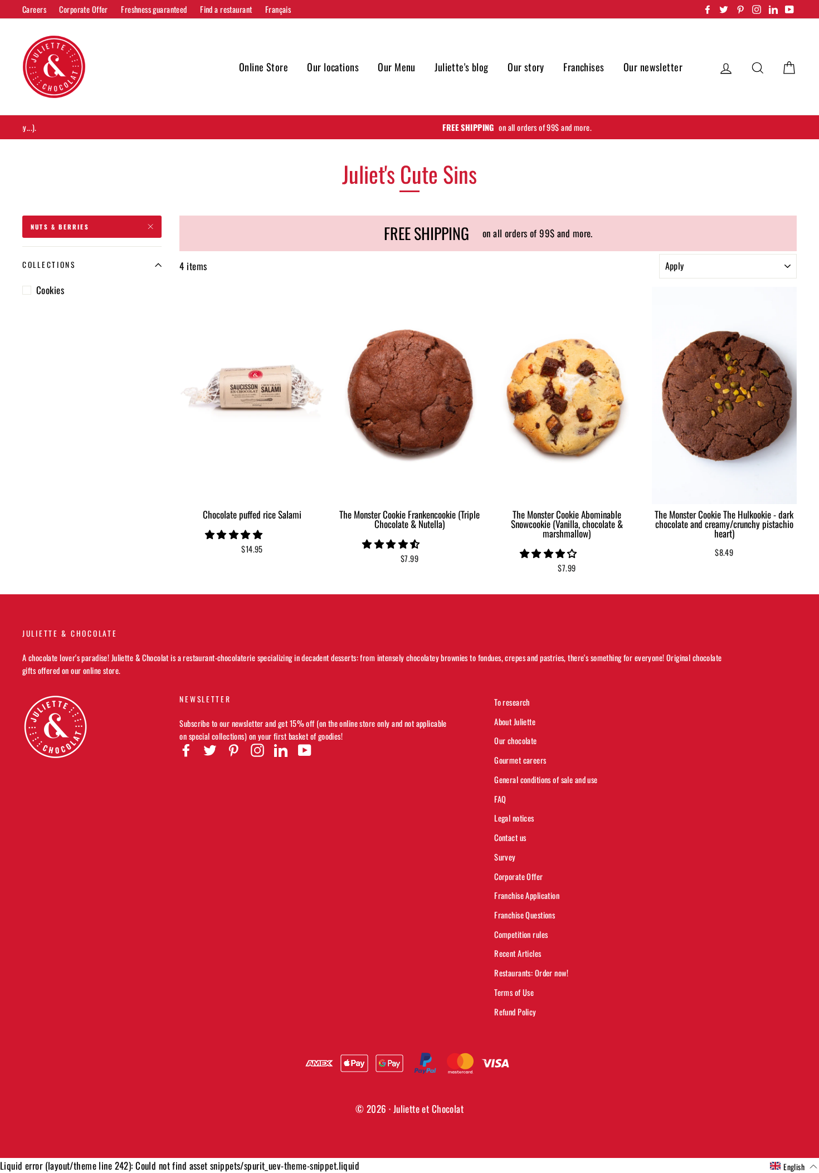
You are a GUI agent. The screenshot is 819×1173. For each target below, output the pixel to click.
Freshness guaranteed (154, 9)
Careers (34, 9)
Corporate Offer (83, 9)
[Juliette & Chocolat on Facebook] (186, 749)
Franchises (583, 67)
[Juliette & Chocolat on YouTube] (304, 749)
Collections (49, 264)
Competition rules (521, 934)
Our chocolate (515, 740)
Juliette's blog (461, 67)
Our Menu (396, 67)
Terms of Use (514, 992)
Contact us (510, 837)
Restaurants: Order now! (531, 973)
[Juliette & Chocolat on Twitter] (210, 749)
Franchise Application (526, 895)
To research (512, 702)
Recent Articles (517, 953)
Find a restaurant (226, 9)
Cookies (50, 290)
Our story (526, 67)
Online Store (263, 67)
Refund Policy (515, 1012)
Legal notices (514, 818)
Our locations (333, 67)
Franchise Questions (524, 915)
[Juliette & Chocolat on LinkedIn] (280, 749)
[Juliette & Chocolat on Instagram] (257, 749)
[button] (235, 534)
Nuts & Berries (60, 226)
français (278, 9)
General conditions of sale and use (545, 779)
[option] (409, 127)
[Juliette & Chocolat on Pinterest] (233, 749)
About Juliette (514, 721)
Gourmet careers (520, 760)
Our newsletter (652, 67)
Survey (505, 857)
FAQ (500, 799)
